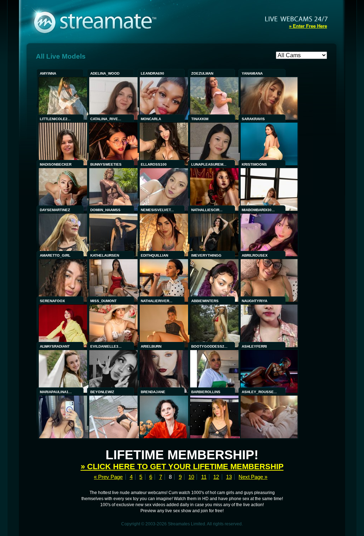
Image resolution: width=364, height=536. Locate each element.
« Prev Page (108, 477)
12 (216, 477)
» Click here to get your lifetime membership (182, 466)
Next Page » (253, 477)
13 (229, 477)
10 (191, 477)
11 (204, 477)
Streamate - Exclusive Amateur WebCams (99, 21)
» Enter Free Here (308, 26)
